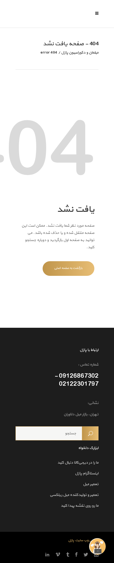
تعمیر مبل (91, 484)
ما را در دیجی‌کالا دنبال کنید (78, 463)
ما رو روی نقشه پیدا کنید (80, 506)
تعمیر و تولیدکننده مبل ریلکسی (74, 495)
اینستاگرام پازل (87, 473)
